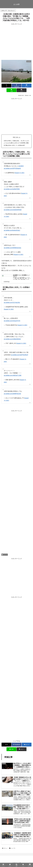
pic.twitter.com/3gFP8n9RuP (19, 349)
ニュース (5, 547)
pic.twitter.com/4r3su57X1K (12, 316)
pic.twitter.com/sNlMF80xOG (12, 386)
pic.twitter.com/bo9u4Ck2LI (12, 228)
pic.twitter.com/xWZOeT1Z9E (12, 369)
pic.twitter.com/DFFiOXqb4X (12, 168)
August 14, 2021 (19, 173)
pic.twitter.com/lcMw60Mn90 (12, 334)
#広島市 (21, 166)
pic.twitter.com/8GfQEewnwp (12, 245)
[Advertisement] (16, 41)
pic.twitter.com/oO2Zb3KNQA (12, 208)
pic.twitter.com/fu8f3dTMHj (12, 188)
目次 (14, 137)
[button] (21, 90)
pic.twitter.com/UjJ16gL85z (12, 299)
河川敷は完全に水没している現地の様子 (14, 145)
